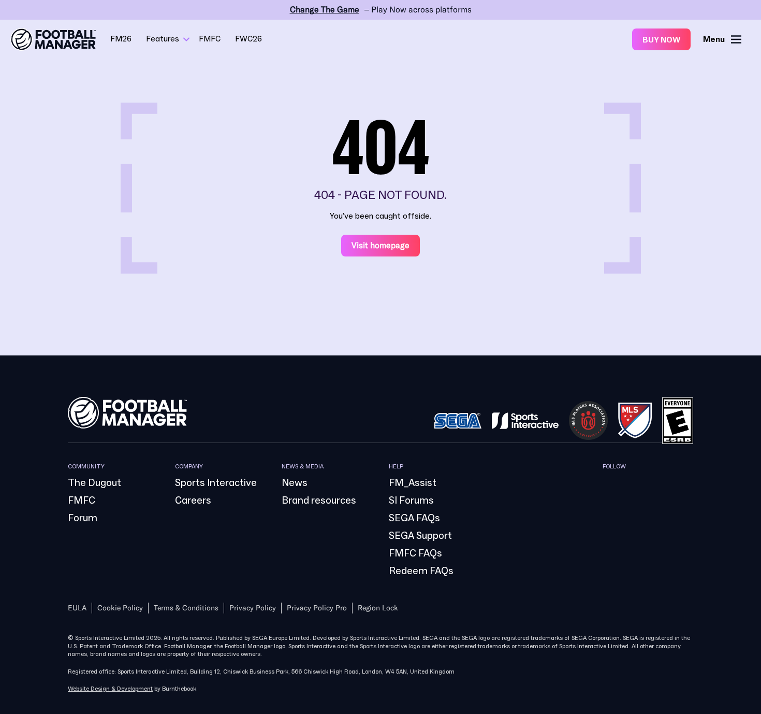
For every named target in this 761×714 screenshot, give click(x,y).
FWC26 (248, 39)
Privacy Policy (252, 608)
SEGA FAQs (414, 518)
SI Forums (411, 500)
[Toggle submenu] (186, 39)
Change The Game (324, 10)
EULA (77, 608)
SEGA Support (420, 535)
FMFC (210, 39)
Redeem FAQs (421, 571)
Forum (82, 518)
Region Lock (378, 608)
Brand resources (319, 500)
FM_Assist (412, 483)
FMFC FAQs (415, 553)
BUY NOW (661, 40)
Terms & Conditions (186, 608)
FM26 (120, 39)
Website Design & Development (110, 689)
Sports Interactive (216, 483)
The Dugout (94, 483)
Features (162, 39)
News (295, 483)
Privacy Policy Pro (317, 608)
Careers (193, 500)
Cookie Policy (120, 608)
